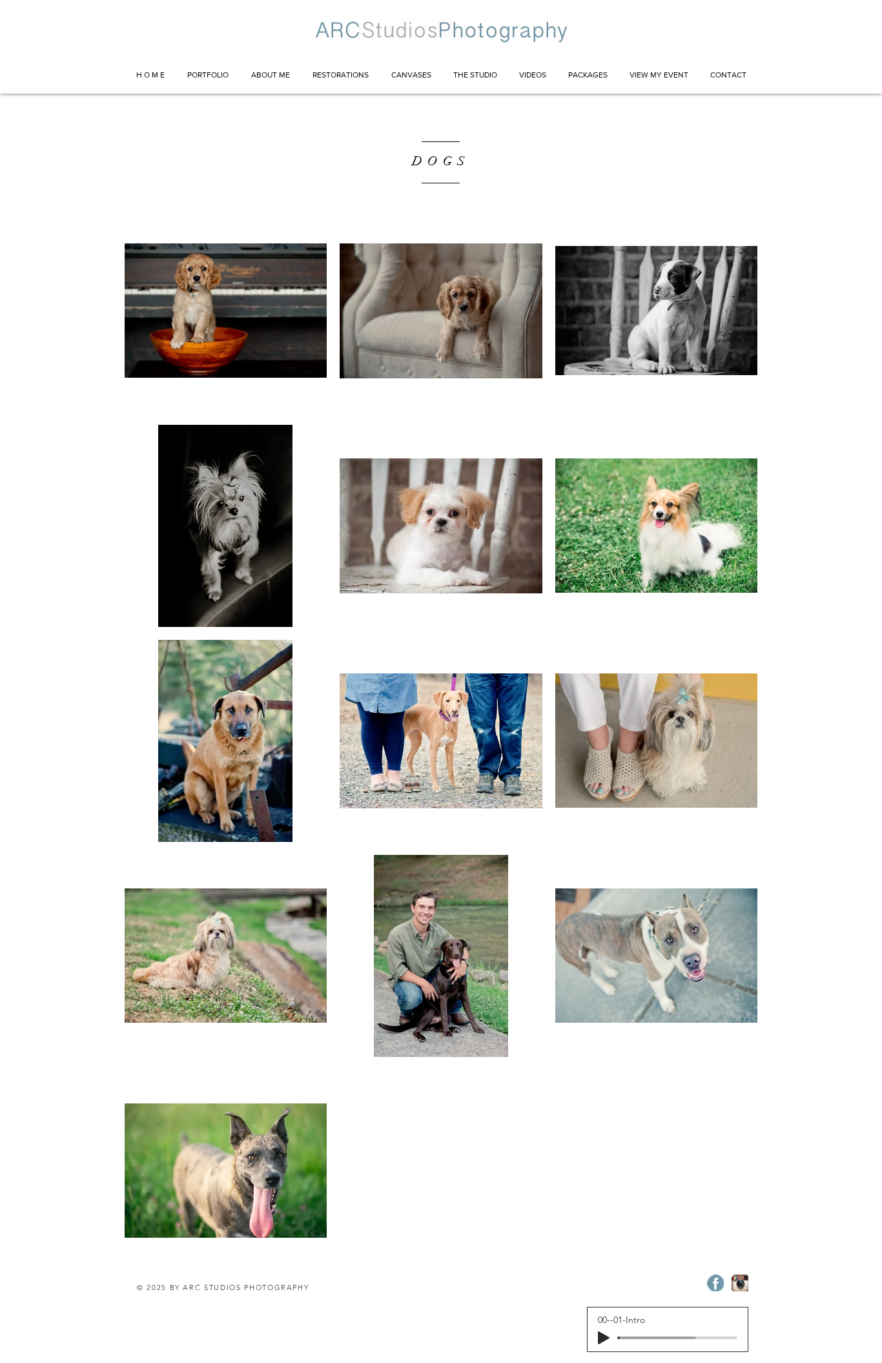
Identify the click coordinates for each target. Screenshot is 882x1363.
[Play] (604, 1337)
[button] (208, 75)
